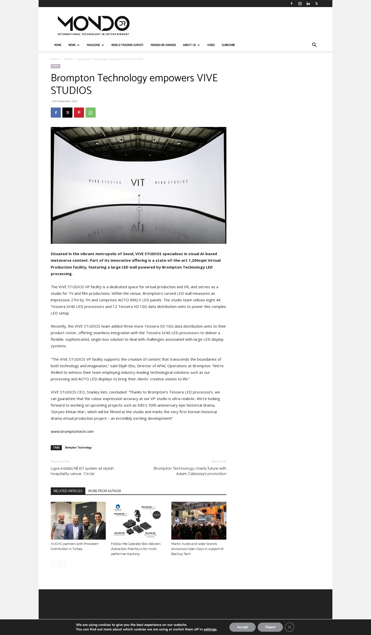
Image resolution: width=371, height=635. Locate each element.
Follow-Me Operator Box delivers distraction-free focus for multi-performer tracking (136, 549)
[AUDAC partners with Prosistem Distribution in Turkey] (78, 521)
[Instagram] (300, 3)
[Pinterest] (79, 113)
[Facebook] (291, 3)
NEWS (71, 45)
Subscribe (228, 45)
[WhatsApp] (91, 113)
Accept (242, 627)
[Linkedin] (308, 3)
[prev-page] (54, 564)
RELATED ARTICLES (68, 491)
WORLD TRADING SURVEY (127, 45)
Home (55, 59)
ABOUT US (189, 45)
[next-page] (62, 564)
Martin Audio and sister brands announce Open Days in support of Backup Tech (197, 549)
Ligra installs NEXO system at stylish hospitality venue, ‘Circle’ (82, 471)
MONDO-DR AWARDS (163, 45)
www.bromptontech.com (72, 431)
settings (210, 629)
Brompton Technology (78, 447)
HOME (57, 45)
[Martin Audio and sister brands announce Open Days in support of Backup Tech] (198, 521)
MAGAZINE (93, 45)
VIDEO (211, 45)
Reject (270, 627)
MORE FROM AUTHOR (104, 491)
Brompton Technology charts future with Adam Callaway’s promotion (190, 471)
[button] (314, 45)
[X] (316, 3)
